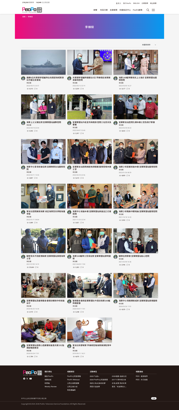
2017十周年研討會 (119, 379)
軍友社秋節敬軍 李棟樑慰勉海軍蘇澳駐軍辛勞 (92, 346)
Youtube (30, 379)
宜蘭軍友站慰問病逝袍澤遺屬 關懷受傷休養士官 (92, 167)
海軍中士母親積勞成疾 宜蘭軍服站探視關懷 (138, 300)
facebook (24, 379)
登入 (119, 3)
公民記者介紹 (72, 386)
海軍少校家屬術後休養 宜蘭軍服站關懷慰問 (138, 166)
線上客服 (153, 3)
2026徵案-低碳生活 (119, 376)
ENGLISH (136, 3)
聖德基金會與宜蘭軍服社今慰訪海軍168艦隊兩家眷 (91, 301)
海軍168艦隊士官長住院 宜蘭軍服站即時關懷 (92, 257)
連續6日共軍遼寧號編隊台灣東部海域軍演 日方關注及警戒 (45, 78)
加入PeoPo (127, 3)
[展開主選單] (153, 10)
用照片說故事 (95, 386)
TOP (153, 398)
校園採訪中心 (125, 10)
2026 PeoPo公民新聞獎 (99, 379)
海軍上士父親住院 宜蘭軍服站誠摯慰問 (44, 122)
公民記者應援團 (73, 383)
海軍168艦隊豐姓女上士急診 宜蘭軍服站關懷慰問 (138, 78)
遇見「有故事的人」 (119, 386)
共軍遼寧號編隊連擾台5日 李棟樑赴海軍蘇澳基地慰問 (91, 78)
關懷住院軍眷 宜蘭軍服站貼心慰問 (134, 255)
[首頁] (32, 10)
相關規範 (48, 379)
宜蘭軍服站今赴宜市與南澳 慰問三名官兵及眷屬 (92, 123)
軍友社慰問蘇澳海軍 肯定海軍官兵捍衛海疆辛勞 (46, 212)
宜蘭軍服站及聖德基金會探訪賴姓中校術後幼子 (46, 301)
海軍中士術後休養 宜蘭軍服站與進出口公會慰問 (92, 212)
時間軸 (47, 383)
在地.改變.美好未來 (119, 383)
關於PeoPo (49, 376)
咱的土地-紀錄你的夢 (98, 383)
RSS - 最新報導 (142, 376)
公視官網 (145, 3)
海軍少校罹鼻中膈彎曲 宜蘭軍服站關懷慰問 (138, 211)
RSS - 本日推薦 (142, 379)
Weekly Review (51, 386)
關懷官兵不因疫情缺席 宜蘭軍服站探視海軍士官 (46, 257)
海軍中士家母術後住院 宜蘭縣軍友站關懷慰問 (46, 167)
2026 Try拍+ (94, 376)
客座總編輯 (71, 390)
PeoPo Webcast (73, 379)
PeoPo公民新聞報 (74, 376)
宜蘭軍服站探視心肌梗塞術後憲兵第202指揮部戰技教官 (45, 346)
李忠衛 (29, 83)
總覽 (95, 10)
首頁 (24, 17)
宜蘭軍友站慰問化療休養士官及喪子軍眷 (137, 122)
